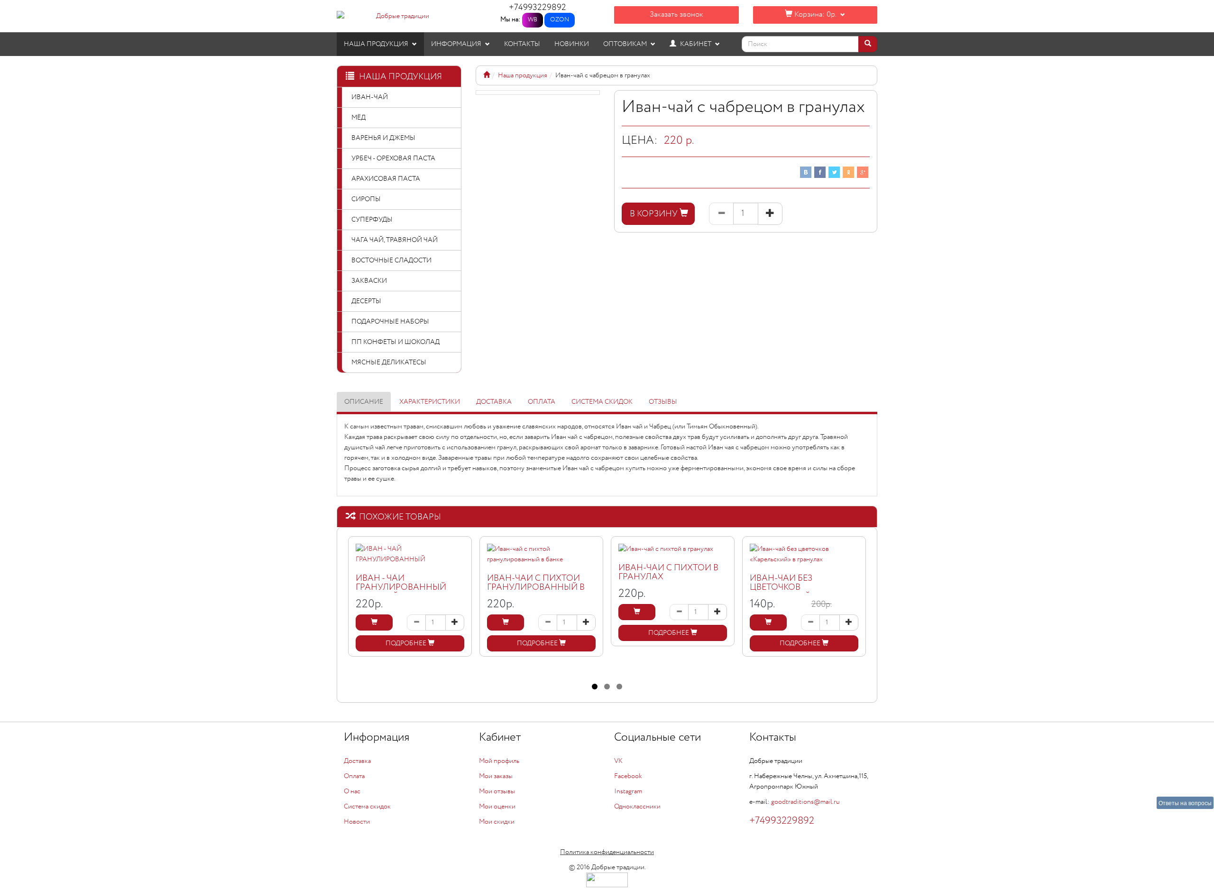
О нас (352, 791)
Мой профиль (499, 761)
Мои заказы (496, 776)
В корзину (655, 214)
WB (532, 19)
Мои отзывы (497, 791)
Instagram (628, 791)
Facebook (628, 776)
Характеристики (429, 402)
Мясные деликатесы (388, 362)
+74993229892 (537, 7)
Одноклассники (637, 806)
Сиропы (366, 199)
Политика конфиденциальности (607, 852)
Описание (363, 402)
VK (618, 761)
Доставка (494, 402)
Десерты (366, 301)
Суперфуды (372, 219)
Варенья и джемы (383, 138)
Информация (457, 44)
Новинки (571, 44)
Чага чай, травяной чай (394, 240)
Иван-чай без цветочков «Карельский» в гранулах (786, 592)
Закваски (369, 281)
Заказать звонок (676, 14)
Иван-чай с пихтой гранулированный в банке (536, 588)
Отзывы (663, 402)
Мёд (358, 117)
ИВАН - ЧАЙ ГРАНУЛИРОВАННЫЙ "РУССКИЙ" (401, 588)
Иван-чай (369, 97)
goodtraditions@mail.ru (805, 802)
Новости (357, 822)
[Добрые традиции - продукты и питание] (486, 75)
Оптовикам (625, 44)
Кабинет (696, 44)
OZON (559, 19)
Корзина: (814, 14)
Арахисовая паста (385, 179)
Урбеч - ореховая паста (393, 158)
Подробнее (407, 643)
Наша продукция (377, 44)
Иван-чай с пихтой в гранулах (668, 573)
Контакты (522, 44)
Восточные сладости (391, 260)
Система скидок (602, 402)
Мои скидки (497, 822)
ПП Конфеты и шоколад (395, 342)
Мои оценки (497, 806)
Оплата (541, 402)
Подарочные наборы (390, 321)
